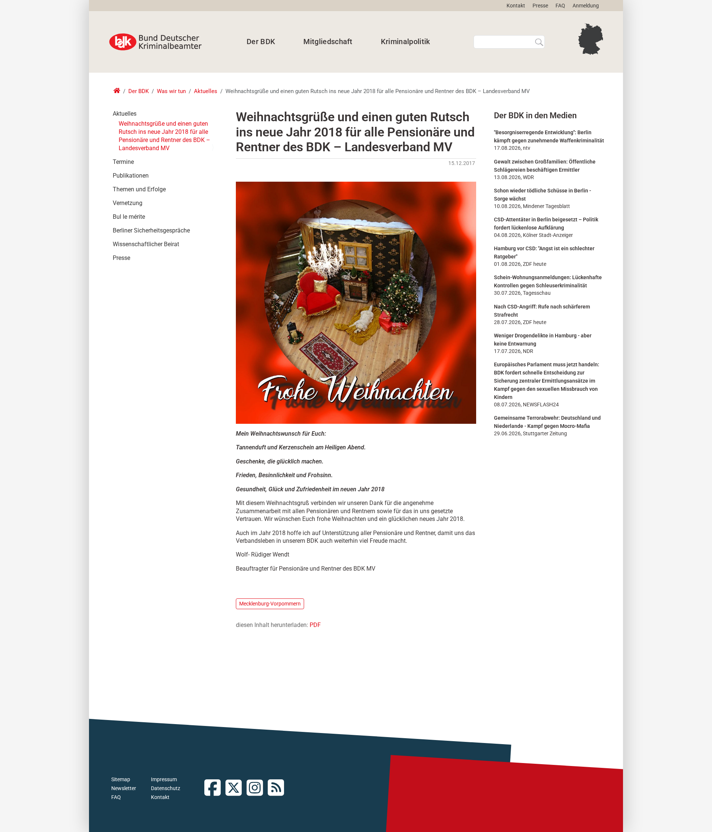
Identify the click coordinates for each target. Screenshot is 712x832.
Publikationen (131, 175)
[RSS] (278, 788)
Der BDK (261, 41)
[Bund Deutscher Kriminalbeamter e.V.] (155, 42)
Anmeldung (586, 6)
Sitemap (120, 779)
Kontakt (516, 6)
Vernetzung (127, 203)
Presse (540, 6)
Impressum (164, 779)
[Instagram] (257, 788)
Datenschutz (165, 788)
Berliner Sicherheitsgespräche (151, 230)
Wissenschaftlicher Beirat (146, 244)
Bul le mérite (129, 216)
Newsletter (123, 788)
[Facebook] (214, 788)
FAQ (560, 6)
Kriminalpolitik (405, 41)
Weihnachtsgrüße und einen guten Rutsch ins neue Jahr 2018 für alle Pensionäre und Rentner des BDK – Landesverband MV (164, 136)
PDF (315, 624)
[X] (236, 788)
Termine (123, 161)
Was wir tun (171, 91)
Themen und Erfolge (139, 189)
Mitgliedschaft (327, 41)
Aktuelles (205, 91)
